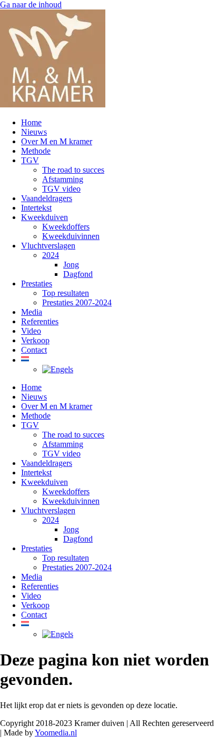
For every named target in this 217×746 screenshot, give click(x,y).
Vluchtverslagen (48, 245)
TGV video (61, 188)
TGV (30, 160)
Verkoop (35, 340)
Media (31, 311)
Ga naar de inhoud (31, 4)
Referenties (39, 321)
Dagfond (78, 274)
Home (31, 122)
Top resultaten (65, 293)
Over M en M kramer (56, 141)
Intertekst (36, 207)
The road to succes (73, 169)
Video (31, 330)
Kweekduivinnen (71, 236)
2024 (50, 255)
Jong (71, 264)
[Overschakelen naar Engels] (57, 369)
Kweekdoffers (66, 226)
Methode (36, 150)
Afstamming (62, 179)
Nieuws (34, 131)
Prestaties (36, 283)
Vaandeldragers (46, 198)
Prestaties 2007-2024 (77, 302)
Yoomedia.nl (56, 732)
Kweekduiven (44, 217)
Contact (34, 349)
